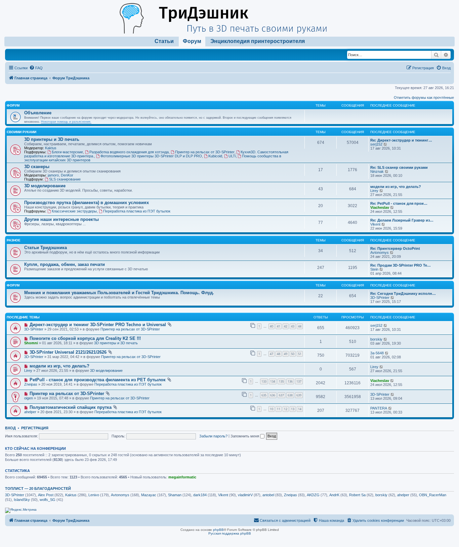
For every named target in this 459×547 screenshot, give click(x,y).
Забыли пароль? (213, 436)
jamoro (53, 175)
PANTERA (378, 408)
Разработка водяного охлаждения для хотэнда (129, 152)
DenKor (67, 175)
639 (298, 395)
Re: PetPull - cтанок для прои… (398, 203)
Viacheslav (379, 207)
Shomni (31, 343)
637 (281, 395)
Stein (374, 269)
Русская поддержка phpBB (229, 533)
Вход (10, 428)
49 (285, 354)
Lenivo (93, 495)
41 (278, 326)
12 (285, 409)
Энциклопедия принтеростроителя (257, 41)
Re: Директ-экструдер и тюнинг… (401, 140)
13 (292, 409)
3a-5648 (377, 353)
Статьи (164, 41)
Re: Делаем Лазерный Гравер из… (401, 220)
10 (271, 409)
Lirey (374, 191)
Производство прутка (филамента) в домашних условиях (86, 202)
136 (290, 381)
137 (298, 381)
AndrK (334, 495)
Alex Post (45, 495)
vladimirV (245, 495)
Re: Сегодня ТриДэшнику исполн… (403, 293)
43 (292, 326)
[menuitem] (36, 68)
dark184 (200, 495)
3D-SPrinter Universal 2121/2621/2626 (68, 352)
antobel (268, 495)
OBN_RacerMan (432, 495)
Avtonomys (379, 252)
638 (290, 395)
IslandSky (22, 500)
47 (271, 354)
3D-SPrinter (379, 298)
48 (278, 354)
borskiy (376, 339)
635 (263, 395)
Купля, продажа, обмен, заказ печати (64, 264)
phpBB (218, 530)
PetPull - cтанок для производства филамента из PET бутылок (98, 379)
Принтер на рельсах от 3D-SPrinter (205, 152)
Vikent (375, 224)
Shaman (174, 495)
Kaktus (50, 148)
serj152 (376, 144)
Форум (192, 41)
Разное (13, 240)
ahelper (30, 412)
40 (271, 326)
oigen (28, 398)
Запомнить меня (245, 436)
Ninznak (377, 171)
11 (278, 409)
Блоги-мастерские (67, 152)
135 (281, 381)
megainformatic (182, 477)
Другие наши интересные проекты (61, 219)
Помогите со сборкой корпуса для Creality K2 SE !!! (85, 338)
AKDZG (313, 495)
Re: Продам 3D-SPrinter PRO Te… (400, 265)
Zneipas (30, 384)
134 (272, 381)
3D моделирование (45, 185)
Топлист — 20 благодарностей (38, 488)
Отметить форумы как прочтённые (424, 97)
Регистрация (34, 428)
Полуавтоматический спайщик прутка (71, 407)
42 (285, 326)
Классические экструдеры (74, 211)
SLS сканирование (65, 179)
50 (292, 354)
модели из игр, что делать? (395, 187)
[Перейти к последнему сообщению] (385, 325)
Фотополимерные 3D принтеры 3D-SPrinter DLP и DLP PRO (151, 156)
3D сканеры (36, 166)
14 (299, 409)
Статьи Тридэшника (45, 247)
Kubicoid (215, 156)
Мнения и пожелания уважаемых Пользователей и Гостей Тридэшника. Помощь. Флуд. (119, 292)
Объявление (37, 112)
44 (299, 326)
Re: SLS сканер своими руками (399, 167)
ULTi (232, 156)
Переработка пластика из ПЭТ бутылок (136, 211)
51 (299, 354)
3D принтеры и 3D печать (51, 139)
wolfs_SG (47, 500)
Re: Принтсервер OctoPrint (395, 248)
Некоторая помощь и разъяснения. (66, 121)
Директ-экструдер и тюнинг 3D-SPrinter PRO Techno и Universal (98, 324)
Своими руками (21, 132)
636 (272, 395)
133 (263, 381)
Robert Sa (357, 495)
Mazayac (148, 495)
